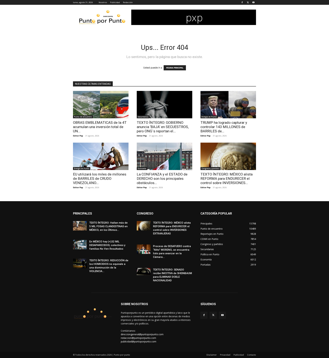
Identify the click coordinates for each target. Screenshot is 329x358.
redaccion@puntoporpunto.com (138, 338)
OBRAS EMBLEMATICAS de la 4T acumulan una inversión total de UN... (100, 127)
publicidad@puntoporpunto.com (138, 341)
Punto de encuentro (83, 117)
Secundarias (143, 117)
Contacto (251, 354)
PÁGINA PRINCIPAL (174, 68)
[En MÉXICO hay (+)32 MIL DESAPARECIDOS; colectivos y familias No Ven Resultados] (80, 244)
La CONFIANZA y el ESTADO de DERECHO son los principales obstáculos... (162, 178)
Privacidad (225, 354)
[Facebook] (242, 2)
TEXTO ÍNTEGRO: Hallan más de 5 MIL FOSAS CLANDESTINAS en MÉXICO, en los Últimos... (108, 226)
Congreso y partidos (211, 168)
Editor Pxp (78, 135)
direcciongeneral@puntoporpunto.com (142, 334)
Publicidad (115, 2)
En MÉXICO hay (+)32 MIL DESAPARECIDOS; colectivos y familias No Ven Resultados (107, 245)
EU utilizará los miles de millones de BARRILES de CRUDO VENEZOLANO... (99, 178)
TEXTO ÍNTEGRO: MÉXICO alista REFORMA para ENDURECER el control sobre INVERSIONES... (226, 178)
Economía (142, 168)
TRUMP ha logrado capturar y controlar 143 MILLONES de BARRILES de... (223, 127)
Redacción (128, 2)
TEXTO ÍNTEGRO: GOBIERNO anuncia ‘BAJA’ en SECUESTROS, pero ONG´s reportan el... (163, 127)
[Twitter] (247, 2)
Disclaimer (211, 354)
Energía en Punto (209, 117)
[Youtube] (253, 2)
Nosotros (103, 2)
